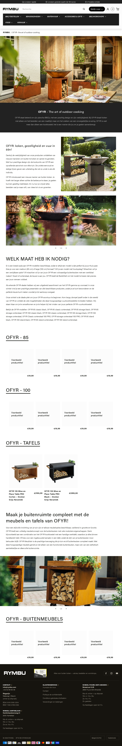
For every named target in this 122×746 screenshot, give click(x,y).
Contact (45, 691)
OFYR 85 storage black (80, 309)
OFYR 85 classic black (37, 309)
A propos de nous (49, 687)
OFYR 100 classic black (32, 313)
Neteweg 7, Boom (9, 696)
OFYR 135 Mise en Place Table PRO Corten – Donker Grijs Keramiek (17, 495)
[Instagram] (111, 673)
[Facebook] (106, 673)
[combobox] (54, 9)
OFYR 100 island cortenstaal (65, 319)
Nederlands (112, 738)
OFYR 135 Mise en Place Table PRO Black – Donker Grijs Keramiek (52, 495)
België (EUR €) (96, 738)
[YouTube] (117, 673)
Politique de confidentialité (52, 694)
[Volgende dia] (66, 248)
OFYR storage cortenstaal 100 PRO (66, 316)
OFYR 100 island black (20, 319)
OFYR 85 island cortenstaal (42, 319)
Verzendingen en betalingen (53, 702)
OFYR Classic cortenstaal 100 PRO (36, 316)
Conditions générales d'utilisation (54, 698)
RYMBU (6, 32)
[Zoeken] (84, 9)
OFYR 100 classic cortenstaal (54, 313)
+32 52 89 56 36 (9, 690)
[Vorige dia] (55, 248)
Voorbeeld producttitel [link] (17, 361)
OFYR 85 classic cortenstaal (58, 309)
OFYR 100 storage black (77, 313)
